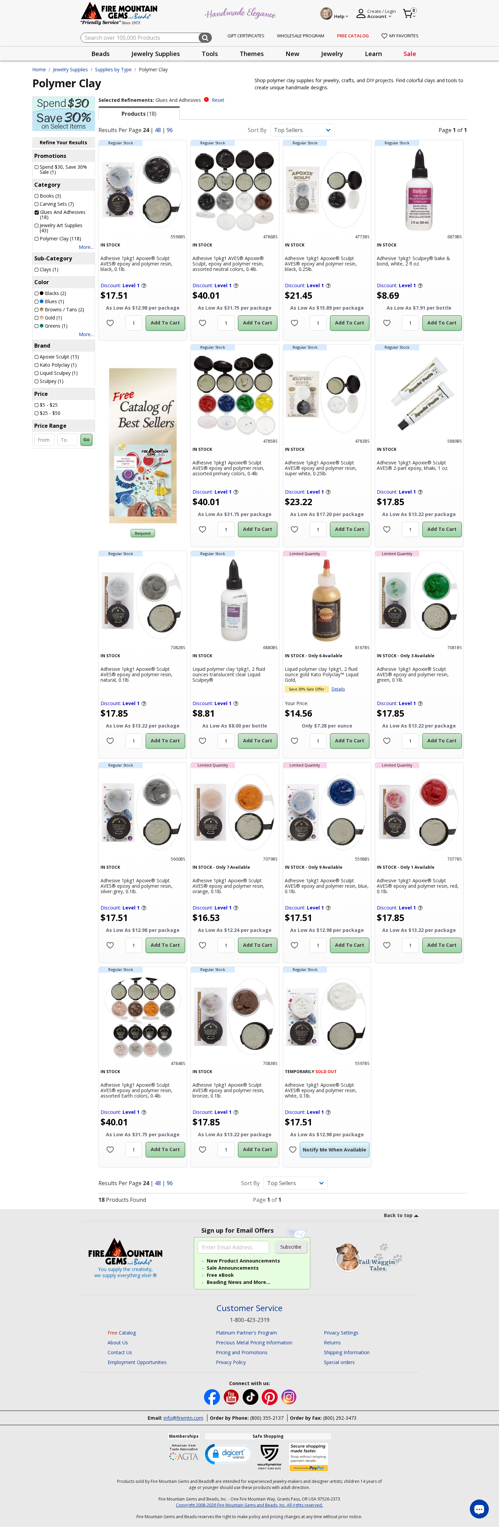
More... (86, 247)
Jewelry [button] (332, 54)
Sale (410, 54)
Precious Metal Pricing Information (254, 1342)
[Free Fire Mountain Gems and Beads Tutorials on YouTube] (232, 1396)
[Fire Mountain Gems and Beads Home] (119, 13)
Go (86, 439)
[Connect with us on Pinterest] (270, 1396)
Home (39, 69)
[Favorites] (110, 323)
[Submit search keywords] (205, 38)
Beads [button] (100, 54)
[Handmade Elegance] (241, 12)
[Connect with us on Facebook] (212, 1396)
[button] (229, 1453)
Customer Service (249, 1308)
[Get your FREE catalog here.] (142, 445)
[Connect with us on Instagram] (289, 1396)
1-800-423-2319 (250, 1320)
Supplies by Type (113, 69)
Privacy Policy (231, 1362)
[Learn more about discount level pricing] (143, 285)
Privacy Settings (341, 1332)
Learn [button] (373, 54)
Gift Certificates (245, 36)
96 (170, 130)
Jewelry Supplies (70, 69)
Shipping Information (347, 1352)
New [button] (292, 54)
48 (158, 130)
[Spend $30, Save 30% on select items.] (63, 113)
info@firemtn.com (183, 1418)
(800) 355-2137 (266, 1418)
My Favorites (404, 36)
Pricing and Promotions (241, 1352)
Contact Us (120, 1352)
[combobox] (146, 38)
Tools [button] (210, 54)
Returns (332, 1342)
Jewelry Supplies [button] (155, 54)
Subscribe (290, 1247)
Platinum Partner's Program (246, 1332)
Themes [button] (252, 54)
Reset (218, 100)
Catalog (122, 1332)
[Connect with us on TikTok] (251, 1396)
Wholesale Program (300, 36)
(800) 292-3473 (339, 1418)
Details (338, 689)
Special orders (339, 1362)
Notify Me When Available (334, 1149)
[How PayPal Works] (309, 1457)
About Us (118, 1342)
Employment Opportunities (137, 1362)
